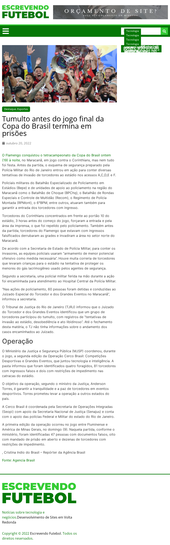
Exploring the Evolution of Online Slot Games (141, 55)
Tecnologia (132, 44)
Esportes (22, 109)
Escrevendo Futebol (45, 533)
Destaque (10, 109)
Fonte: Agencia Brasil (18, 460)
